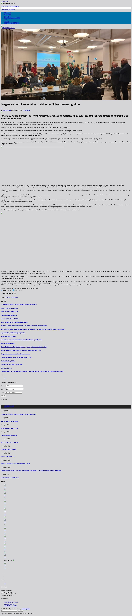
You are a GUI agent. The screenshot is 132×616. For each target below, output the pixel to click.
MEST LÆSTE (8, 407)
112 (5, 19)
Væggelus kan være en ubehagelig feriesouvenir (15, 354)
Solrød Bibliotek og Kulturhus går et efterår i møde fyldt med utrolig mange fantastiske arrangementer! (32, 371)
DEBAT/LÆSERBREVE (11, 23)
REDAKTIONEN (9, 604)
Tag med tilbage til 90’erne (9, 315)
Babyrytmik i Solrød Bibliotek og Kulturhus (14, 322)
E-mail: (3, 392)
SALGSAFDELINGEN (11, 602)
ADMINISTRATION (10, 605)
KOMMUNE (7, 14)
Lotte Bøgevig (7, 110)
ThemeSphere (25, 609)
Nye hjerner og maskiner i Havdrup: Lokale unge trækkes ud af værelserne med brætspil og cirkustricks (32, 329)
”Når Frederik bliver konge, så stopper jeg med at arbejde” (19, 304)
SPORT (6, 21)
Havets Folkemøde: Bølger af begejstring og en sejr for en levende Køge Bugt (24, 347)
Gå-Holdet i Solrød (6, 368)
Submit (20, 610)
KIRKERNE (7, 16)
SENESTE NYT (9, 406)
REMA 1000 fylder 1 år (8, 456)
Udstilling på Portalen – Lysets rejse (11, 364)
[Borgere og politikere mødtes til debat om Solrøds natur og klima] (66, 100)
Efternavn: (4, 389)
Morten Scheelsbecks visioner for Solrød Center (15, 463)
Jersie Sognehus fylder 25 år (9, 311)
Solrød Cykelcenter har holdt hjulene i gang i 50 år (16, 357)
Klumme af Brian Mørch (8, 336)
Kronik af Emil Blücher (8, 343)
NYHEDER (7, 13)
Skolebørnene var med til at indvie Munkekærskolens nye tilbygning (21, 340)
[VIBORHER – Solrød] (8, 9)
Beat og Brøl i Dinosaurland (9, 308)
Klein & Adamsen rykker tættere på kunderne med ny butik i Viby (21, 350)
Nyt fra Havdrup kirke (8, 361)
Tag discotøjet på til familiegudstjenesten (13, 333)
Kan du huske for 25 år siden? (10, 318)
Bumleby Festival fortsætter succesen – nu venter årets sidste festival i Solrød (24, 325)
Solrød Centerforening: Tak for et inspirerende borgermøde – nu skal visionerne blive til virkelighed (31, 470)
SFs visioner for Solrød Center (10, 477)
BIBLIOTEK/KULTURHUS (12, 18)
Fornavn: (3, 386)
